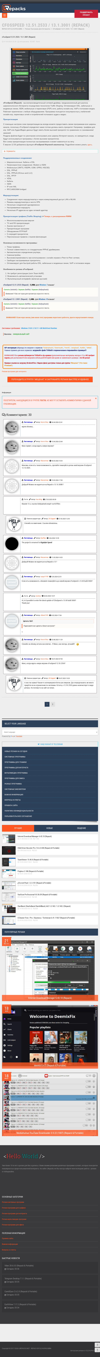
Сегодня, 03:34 (13, 1307)
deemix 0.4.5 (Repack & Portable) (50, 1065)
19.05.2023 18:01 (26, 862)
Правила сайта (11, 805)
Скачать (7, 289)
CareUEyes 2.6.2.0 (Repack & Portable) (21, 1291)
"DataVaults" (58, 348)
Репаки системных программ (13, 1202)
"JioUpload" (75, 348)
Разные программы (13, 784)
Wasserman (44, 461)
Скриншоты (10, 151)
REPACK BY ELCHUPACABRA (12, 29)
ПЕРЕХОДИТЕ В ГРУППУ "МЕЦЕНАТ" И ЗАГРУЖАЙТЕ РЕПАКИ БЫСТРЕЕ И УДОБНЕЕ (50, 379)
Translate (19, 736)
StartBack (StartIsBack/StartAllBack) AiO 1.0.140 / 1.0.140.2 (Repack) (44, 906)
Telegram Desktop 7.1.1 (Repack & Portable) (23, 1278)
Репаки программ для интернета (37, 29)
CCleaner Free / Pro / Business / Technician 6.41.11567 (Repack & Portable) (46, 918)
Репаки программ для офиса (13, 1225)
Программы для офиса (15, 778)
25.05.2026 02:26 (26, 885)
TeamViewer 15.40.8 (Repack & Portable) (33, 860)
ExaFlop (43, 538)
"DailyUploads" (48, 348)
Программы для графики (16, 762)
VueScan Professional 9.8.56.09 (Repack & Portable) (37, 894)
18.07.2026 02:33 (26, 874)
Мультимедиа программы (16, 773)
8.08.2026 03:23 (25, 897)
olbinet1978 (44, 615)
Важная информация (14, 795)
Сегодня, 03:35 (13, 1282)
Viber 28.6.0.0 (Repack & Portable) (19, 1265)
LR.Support (52, 519)
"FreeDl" (67, 348)
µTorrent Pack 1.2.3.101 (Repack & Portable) (34, 883)
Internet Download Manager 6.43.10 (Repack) (35, 836)
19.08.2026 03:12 (26, 909)
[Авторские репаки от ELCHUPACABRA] (14, 7)
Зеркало (21, 289)
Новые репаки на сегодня (16, 751)
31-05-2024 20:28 (10, 42)
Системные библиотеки (15, 789)
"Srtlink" (89, 348)
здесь (89, 145)
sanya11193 (44, 577)
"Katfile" (82, 348)
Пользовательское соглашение (18, 816)
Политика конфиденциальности (19, 811)
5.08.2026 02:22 (25, 850)
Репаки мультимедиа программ (14, 1219)
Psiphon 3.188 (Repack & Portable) (31, 871)
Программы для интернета (16, 768)
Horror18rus (44, 422)
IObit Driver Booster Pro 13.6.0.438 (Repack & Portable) (39, 848)
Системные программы (15, 757)
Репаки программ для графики (14, 1208)
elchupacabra (24, 42)
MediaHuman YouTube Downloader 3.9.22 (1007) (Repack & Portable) (50, 1132)
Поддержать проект (86, 13)
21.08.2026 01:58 (26, 839)
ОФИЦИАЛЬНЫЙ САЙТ (20, 334)
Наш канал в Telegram (51, 744)
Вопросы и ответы (13, 800)
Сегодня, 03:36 (13, 1269)
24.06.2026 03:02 (26, 920)
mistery (38, 596)
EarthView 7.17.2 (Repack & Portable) (20, 1304)
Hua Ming (39, 499)
